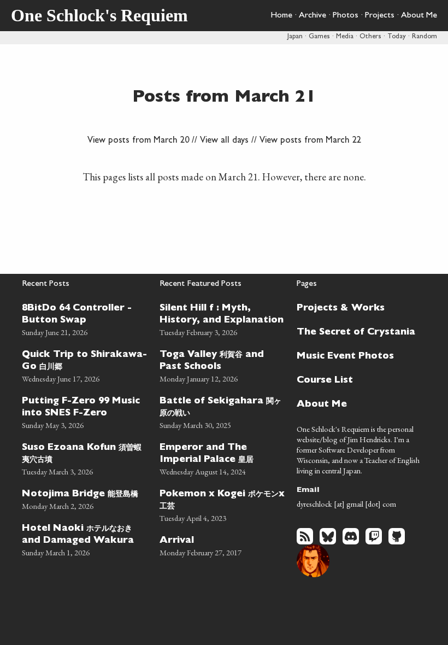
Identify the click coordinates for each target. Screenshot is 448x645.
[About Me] (356, 403)
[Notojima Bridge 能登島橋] (85, 498)
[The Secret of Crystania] (356, 331)
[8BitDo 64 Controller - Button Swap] (85, 318)
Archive (312, 15)
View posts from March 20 (138, 141)
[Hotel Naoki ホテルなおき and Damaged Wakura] (85, 538)
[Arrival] (223, 544)
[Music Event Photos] (356, 355)
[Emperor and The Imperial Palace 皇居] (223, 458)
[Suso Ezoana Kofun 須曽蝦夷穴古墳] (85, 458)
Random (424, 36)
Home (281, 15)
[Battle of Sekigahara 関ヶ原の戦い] (223, 411)
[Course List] (356, 379)
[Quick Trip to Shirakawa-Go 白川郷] (85, 365)
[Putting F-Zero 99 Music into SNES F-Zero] (85, 411)
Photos (345, 15)
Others (370, 36)
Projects (379, 15)
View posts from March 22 (310, 141)
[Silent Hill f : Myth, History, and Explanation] (223, 318)
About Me (419, 15)
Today (396, 36)
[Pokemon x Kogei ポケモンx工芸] (223, 504)
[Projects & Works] (356, 307)
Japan (295, 36)
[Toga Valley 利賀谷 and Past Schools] (223, 365)
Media (344, 36)
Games (319, 36)
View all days (224, 141)
